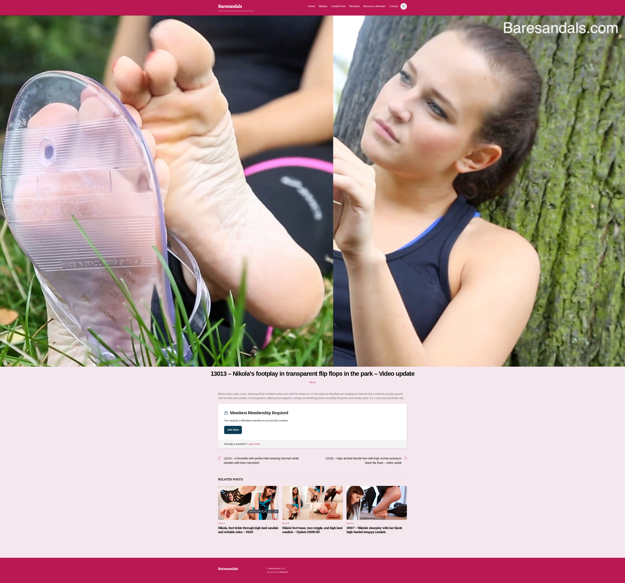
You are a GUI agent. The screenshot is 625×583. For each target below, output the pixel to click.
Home (311, 6)
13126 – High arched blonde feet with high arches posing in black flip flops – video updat (363, 460)
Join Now (233, 429)
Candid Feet (338, 6)
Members (354, 6)
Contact (393, 6)
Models (323, 6)
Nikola (312, 382)
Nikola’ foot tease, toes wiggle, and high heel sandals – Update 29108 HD (312, 530)
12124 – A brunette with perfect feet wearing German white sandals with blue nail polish (261, 460)
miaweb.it (283, 572)
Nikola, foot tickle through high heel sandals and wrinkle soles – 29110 (248, 530)
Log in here (253, 444)
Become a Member (374, 6)
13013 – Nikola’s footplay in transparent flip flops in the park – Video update (312, 373)
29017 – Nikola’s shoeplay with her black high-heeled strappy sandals (374, 530)
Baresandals (274, 568)
